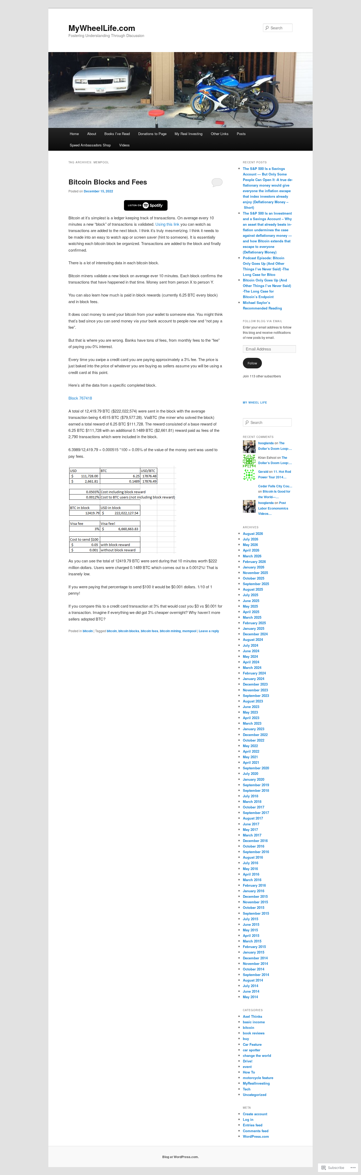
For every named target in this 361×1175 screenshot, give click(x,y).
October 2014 (253, 969)
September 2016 (256, 851)
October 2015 (253, 907)
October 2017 (253, 806)
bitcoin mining (170, 630)
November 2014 (255, 963)
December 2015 (255, 896)
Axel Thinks (252, 1016)
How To (249, 1072)
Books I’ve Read (117, 133)
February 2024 (254, 673)
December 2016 (255, 840)
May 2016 (250, 868)
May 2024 (250, 656)
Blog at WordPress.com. (180, 1156)
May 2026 (250, 544)
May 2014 (250, 996)
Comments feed (256, 1130)
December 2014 (255, 957)
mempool (189, 630)
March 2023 (252, 723)
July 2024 (250, 645)
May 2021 (250, 756)
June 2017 (251, 823)
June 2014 (251, 991)
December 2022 (255, 734)
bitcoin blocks (128, 630)
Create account (255, 1113)
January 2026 (253, 567)
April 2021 (251, 762)
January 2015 (253, 952)
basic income (254, 1021)
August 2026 (253, 533)
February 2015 (254, 946)
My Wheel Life (255, 402)
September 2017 (256, 812)
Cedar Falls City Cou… (275, 486)
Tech (247, 1088)
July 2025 (250, 594)
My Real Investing (188, 133)
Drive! (247, 1060)
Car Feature (252, 1044)
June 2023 (251, 706)
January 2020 (253, 779)
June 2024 (251, 650)
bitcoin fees (149, 630)
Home (74, 133)
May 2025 (250, 606)
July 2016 (250, 862)
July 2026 (250, 539)
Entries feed (252, 1124)
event (247, 1066)
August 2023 (253, 701)
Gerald (263, 471)
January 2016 (253, 890)
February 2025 (254, 622)
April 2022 (251, 751)
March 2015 (252, 940)
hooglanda (266, 443)
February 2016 (254, 885)
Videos (124, 144)
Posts (241, 133)
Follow (252, 363)
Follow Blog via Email (263, 321)
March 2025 (252, 617)
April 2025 (251, 611)
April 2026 (251, 550)
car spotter (251, 1049)
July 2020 (250, 773)
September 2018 (256, 790)
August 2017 (253, 818)
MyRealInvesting (256, 1083)
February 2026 (254, 561)
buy (246, 1038)
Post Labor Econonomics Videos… (273, 508)
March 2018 (252, 801)
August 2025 (253, 589)
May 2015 (250, 929)
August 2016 (253, 857)
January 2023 (253, 728)
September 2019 (256, 784)
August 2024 (253, 639)
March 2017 (252, 835)
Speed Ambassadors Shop (90, 144)
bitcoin (88, 630)
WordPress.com (256, 1136)
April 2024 (251, 661)
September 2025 (256, 583)
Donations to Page (152, 133)
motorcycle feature (258, 1077)
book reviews (254, 1032)
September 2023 (256, 695)
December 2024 (255, 633)
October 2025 (253, 578)
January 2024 (253, 678)
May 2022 (250, 745)
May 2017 (250, 829)
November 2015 (255, 901)
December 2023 (255, 684)
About (91, 133)
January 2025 (253, 628)
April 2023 (251, 717)
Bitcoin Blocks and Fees (107, 182)
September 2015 (256, 913)
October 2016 (253, 846)
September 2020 (256, 767)
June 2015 (251, 924)
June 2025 (251, 600)
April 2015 (251, 935)
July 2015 (250, 918)
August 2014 (253, 980)
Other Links (220, 133)
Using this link (167, 224)
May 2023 (250, 712)
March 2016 (252, 879)
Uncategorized (254, 1094)
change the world (257, 1055)
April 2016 (251, 874)
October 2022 (253, 740)
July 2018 (250, 795)
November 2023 (255, 689)
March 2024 (252, 667)
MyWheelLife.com (101, 27)
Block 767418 (80, 398)
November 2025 (255, 572)
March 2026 (252, 555)
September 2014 (256, 974)
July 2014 (250, 985)
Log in (248, 1119)
